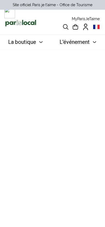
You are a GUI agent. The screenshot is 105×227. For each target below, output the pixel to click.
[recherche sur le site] (65, 27)
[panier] (75, 27)
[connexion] (85, 27)
